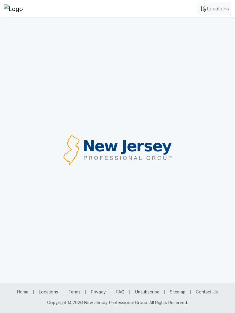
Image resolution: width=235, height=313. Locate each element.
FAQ (120, 291)
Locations (217, 9)
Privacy (98, 291)
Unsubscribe (147, 291)
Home (22, 291)
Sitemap (177, 291)
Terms (74, 291)
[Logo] (13, 8)
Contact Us (207, 291)
